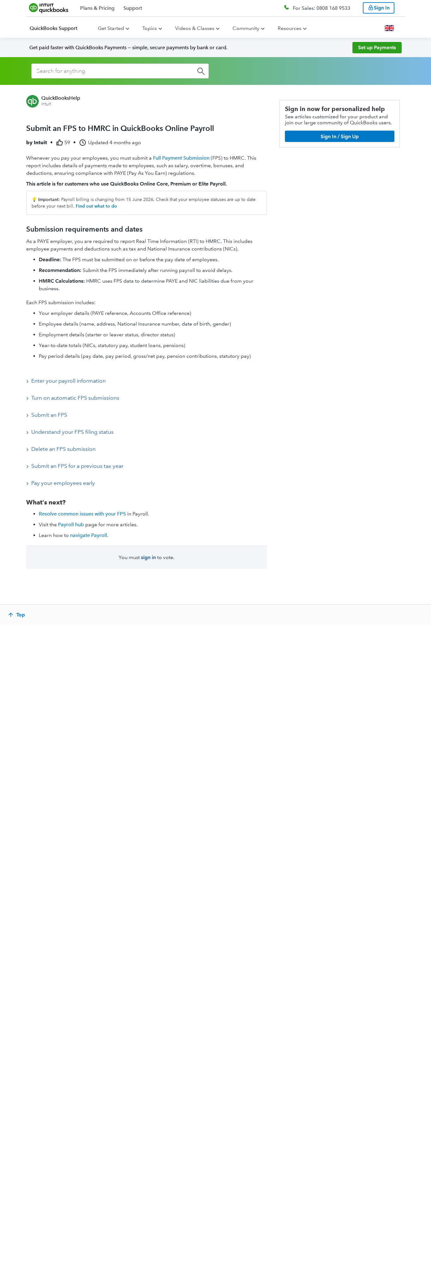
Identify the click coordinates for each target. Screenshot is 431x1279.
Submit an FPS (49, 414)
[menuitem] (57, 28)
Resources (289, 28)
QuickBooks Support (53, 28)
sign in (148, 557)
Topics (149, 28)
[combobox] (120, 71)
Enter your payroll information (68, 380)
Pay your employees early (63, 483)
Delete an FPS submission (63, 448)
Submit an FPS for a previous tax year (77, 466)
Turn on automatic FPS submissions (75, 397)
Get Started (111, 28)
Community (246, 28)
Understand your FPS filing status (72, 431)
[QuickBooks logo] (48, 8)
